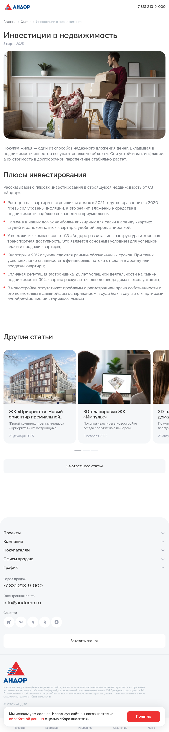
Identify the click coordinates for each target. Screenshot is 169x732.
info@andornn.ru (22, 602)
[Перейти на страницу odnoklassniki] (44, 622)
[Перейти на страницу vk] (20, 622)
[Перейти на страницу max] (56, 622)
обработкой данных (27, 719)
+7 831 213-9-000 (150, 7)
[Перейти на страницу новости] (40, 397)
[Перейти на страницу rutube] (9, 622)
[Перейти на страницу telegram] (32, 622)
